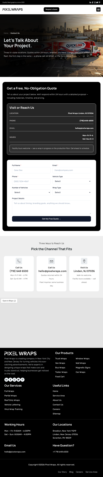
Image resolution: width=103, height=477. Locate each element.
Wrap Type (57, 188)
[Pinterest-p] (99, 2)
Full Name (16, 165)
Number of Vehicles (20, 188)
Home (6, 33)
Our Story (62, 472)
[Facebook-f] (92, 2)
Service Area (91, 472)
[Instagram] (95, 2)
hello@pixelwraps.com (84, 128)
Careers (79, 472)
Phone (15, 176)
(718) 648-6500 (86, 121)
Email (55, 165)
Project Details (18, 198)
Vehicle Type (58, 176)
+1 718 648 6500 (60, 452)
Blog (71, 472)
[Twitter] (97, 2)
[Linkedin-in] (90, 2)
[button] (98, 9)
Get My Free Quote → (51, 218)
